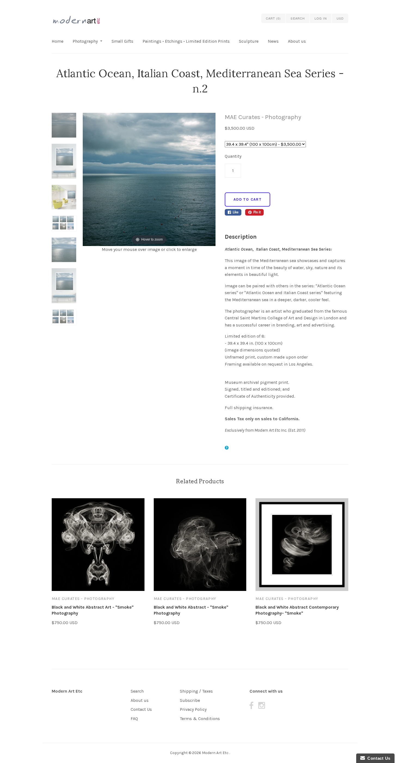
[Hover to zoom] (149, 179)
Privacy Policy (193, 709)
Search (137, 691)
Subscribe (190, 700)
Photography (85, 41)
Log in (321, 18)
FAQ (134, 718)
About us (297, 41)
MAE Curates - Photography (263, 117)
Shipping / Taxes (196, 691)
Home (57, 41)
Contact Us (141, 709)
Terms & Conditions (200, 718)
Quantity (233, 156)
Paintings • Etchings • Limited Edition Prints (186, 41)
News (273, 41)
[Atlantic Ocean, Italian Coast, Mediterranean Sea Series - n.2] (64, 128)
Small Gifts (122, 41)
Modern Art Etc (67, 691)
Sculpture (249, 41)
